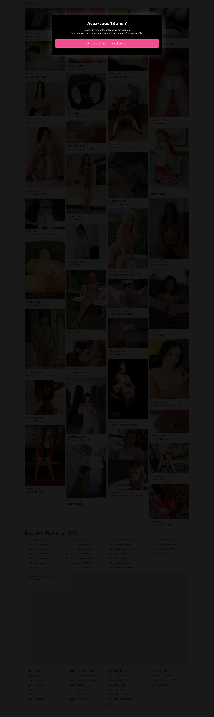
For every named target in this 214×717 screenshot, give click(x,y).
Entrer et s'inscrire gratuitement (107, 43)
